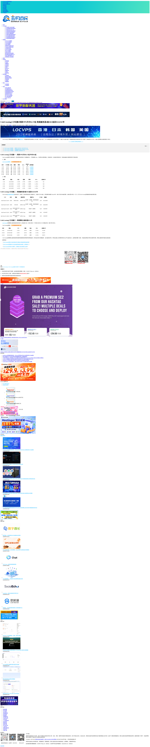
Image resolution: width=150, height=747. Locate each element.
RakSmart (7, 60)
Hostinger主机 (5, 2)
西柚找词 (7, 70)
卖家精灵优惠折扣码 (9, 45)
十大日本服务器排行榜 (10, 35)
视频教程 (7, 81)
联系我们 (5, 715)
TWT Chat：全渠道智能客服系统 (9, 564)
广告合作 (5, 12)
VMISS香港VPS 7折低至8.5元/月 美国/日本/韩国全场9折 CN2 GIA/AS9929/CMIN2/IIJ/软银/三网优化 (23, 357)
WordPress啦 (5, 717)
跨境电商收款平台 (9, 92)
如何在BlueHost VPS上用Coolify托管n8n (11, 693)
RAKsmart (8, 390)
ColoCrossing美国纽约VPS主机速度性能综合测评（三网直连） (16, 244)
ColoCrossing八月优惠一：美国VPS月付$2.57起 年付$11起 (16, 148)
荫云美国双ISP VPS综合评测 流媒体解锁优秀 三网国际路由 (15, 356)
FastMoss (7, 64)
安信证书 (5, 729)
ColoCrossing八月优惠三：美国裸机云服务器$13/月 (14, 150)
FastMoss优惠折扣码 (9, 47)
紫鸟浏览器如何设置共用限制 (9, 678)
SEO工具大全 (8, 97)
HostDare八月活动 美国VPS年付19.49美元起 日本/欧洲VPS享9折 (16, 360)
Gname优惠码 (8, 43)
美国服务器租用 (10, 194)
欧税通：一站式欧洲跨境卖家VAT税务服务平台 (12, 607)
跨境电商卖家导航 (9, 90)
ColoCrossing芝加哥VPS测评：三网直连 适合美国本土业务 (15, 246)
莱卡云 (6, 69)
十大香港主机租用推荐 (10, 32)
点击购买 (31, 166)
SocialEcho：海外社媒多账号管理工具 (10, 593)
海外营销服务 (5, 11)
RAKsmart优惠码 (8, 40)
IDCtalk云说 (5, 725)
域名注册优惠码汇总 (9, 55)
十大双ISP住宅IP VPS (9, 29)
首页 (4, 24)
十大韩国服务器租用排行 (10, 37)
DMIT (6, 67)
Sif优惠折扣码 (8, 48)
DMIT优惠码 (7, 44)
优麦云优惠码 (8, 51)
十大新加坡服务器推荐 (10, 38)
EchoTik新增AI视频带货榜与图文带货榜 (11, 664)
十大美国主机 (6, 720)
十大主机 (5, 26)
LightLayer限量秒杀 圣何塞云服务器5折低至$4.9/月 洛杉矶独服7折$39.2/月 (18, 359)
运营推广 (7, 80)
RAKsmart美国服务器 (7, 1)
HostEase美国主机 (6, 3)
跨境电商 (7, 79)
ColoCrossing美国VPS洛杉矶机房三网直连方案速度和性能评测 (16, 242)
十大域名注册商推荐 (9, 33)
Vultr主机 (5, 6)
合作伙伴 (5, 719)
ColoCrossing (4, 222)
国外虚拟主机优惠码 (9, 53)
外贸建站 (5, 8)
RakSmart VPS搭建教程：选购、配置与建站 (12, 635)
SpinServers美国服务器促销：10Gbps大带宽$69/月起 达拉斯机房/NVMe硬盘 (18, 355)
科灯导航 (5, 7)
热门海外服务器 (8, 96)
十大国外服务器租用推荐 (10, 34)
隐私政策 (5, 722)
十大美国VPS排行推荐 (9, 27)
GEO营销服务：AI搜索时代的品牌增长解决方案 (13, 578)
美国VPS (21, 139)
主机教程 (7, 75)
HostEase (7, 66)
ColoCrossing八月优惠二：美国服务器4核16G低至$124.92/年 (16, 149)
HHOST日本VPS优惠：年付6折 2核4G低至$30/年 (13, 464)
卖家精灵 (5, 5)
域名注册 (5, 724)
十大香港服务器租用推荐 (10, 30)
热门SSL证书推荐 (8, 95)
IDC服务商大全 (8, 89)
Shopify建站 (5, 10)
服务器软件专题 (8, 93)
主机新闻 (7, 84)
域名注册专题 (8, 87)
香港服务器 (5, 713)
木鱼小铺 (5, 730)
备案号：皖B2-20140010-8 (46, 739)
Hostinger (7, 61)
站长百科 (5, 721)
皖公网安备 (54, 739)
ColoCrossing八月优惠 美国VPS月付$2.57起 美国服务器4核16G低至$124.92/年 (26, 102)
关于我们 (5, 711)
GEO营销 (5, 98)
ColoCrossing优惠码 (6, 161)
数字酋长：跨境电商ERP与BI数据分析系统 (12, 535)
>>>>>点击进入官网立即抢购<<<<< (76, 141)
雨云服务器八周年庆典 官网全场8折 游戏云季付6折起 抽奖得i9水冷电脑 (17, 493)
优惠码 (4, 39)
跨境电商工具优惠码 (9, 56)
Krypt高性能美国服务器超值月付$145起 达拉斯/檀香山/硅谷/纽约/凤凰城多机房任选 (20, 507)
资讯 (4, 82)
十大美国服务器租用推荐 (10, 28)
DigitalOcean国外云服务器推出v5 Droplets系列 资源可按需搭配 (15, 650)
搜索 (13, 101)
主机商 (4, 59)
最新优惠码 (2, 435)
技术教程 (5, 74)
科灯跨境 (5, 714)
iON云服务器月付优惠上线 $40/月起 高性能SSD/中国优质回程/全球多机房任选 (19, 478)
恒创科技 (7, 72)
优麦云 (6, 71)
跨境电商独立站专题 (9, 91)
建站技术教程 (8, 76)
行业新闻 (7, 85)
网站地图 (5, 709)
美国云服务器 (6, 727)
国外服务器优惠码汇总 (10, 54)
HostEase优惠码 (8, 49)
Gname (6, 62)
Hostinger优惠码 (8, 42)
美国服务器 (22, 266)
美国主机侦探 (6, 248)
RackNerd (7, 68)
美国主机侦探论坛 (23, 273)
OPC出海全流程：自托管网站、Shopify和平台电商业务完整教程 (16, 549)
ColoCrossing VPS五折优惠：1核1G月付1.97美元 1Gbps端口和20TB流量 (17, 361)
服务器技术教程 (8, 77)
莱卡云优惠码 (8, 50)
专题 (4, 86)
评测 (4, 58)
